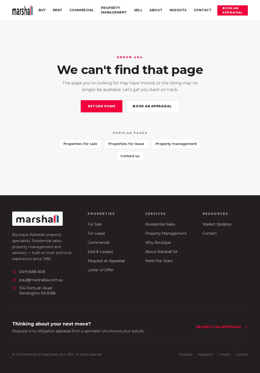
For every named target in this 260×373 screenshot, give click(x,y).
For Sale (95, 224)
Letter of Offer (100, 270)
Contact (202, 10)
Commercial (82, 10)
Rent (57, 10)
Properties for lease (126, 144)
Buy (42, 10)
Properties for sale (80, 144)
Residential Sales (160, 224)
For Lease (96, 233)
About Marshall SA (161, 251)
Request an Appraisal (106, 261)
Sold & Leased (100, 251)
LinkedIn (224, 354)
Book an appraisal (232, 10)
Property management (176, 144)
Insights (178, 10)
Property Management (114, 10)
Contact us (130, 156)
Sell (138, 10)
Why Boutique (158, 242)
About (156, 10)
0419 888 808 (32, 272)
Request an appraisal (219, 327)
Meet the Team (159, 261)
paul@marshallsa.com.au (41, 280)
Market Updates (217, 224)
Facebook (186, 354)
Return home (101, 106)
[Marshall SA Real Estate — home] (22, 10)
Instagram (205, 354)
